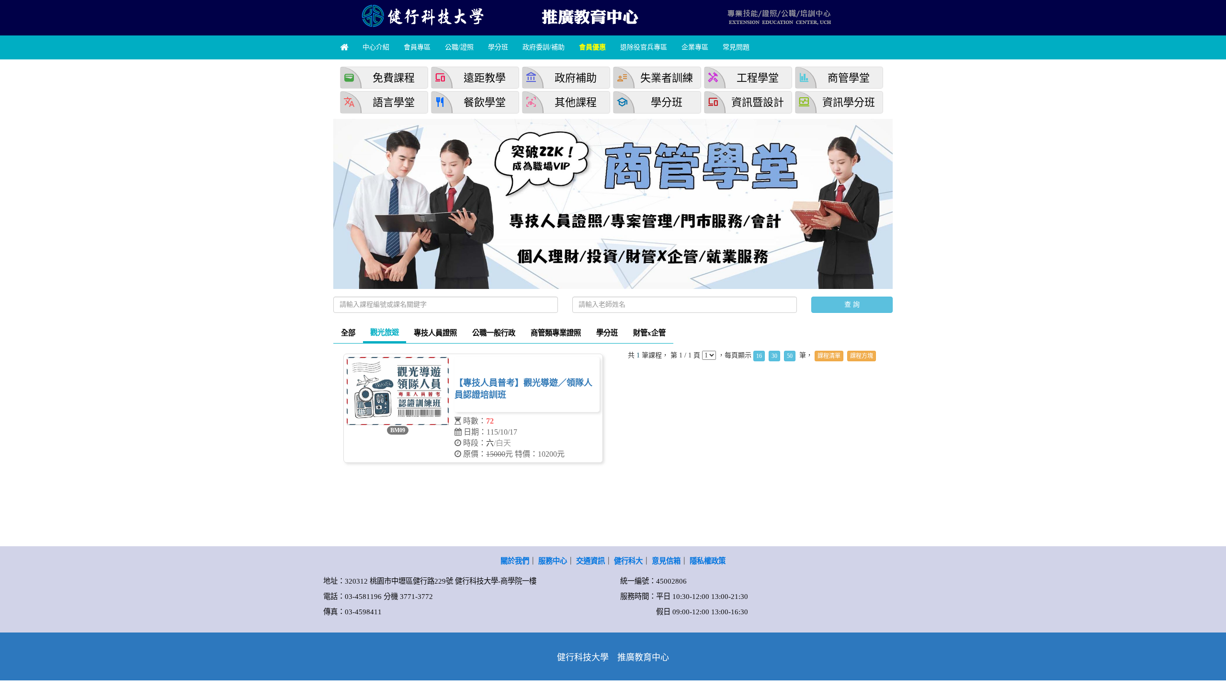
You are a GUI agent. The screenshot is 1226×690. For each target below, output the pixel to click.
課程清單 (828, 356)
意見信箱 (666, 561)
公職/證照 (459, 47)
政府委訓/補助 (543, 47)
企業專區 (694, 47)
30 (774, 356)
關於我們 (514, 561)
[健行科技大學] (421, 15)
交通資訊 (590, 561)
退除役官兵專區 (643, 47)
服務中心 (552, 561)
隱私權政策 (708, 561)
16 (759, 356)
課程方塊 (861, 356)
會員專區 (417, 47)
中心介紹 (376, 47)
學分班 (498, 47)
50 (790, 356)
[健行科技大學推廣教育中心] (589, 15)
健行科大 (628, 561)
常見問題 (736, 47)
